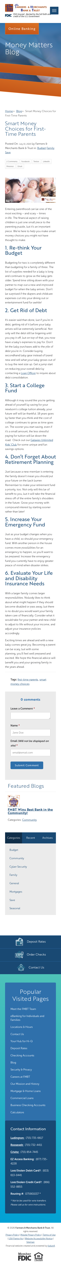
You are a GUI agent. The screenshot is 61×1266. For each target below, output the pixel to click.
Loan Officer (28, 373)
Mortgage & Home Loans (26, 1091)
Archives (47, 837)
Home (9, 111)
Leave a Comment (22, 708)
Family (50, 148)
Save (8, 152)
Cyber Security (18, 866)
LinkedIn (46, 161)
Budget (41, 148)
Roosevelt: (17, 1145)
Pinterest (10, 166)
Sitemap (30, 1242)
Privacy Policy (12, 1235)
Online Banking (21, 28)
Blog (19, 111)
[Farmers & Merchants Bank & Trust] (26, 8)
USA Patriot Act (16, 1238)
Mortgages (15, 891)
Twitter (36, 161)
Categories (13, 837)
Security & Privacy (21, 1069)
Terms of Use (49, 1235)
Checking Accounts (22, 1055)
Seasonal (14, 908)
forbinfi (51, 1246)
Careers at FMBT (20, 1076)
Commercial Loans (22, 1098)
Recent (30, 837)
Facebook (25, 161)
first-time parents (28, 679)
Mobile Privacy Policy (31, 1235)
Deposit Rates (19, 1048)
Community (29, 819)
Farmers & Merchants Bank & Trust (32, 1228)
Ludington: (17, 1137)
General (14, 883)
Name (14, 725)
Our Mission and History (25, 1083)
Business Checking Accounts (28, 1105)
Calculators (17, 1112)
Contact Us (17, 1034)
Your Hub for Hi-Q (22, 1041)
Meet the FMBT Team (23, 1009)
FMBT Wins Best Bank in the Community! (30, 811)
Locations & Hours (22, 1027)
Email (20, 166)
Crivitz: (15, 1152)
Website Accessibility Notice (39, 1238)
